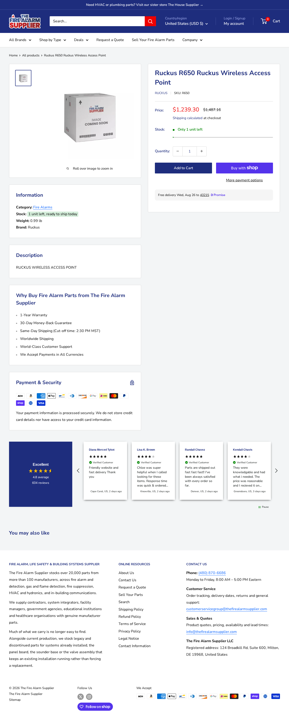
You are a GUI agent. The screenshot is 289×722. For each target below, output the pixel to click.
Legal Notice (129, 638)
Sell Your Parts (131, 594)
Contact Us (127, 580)
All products (31, 55)
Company (190, 39)
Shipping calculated (188, 118)
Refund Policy (130, 616)
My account (234, 23)
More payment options (244, 180)
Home (13, 55)
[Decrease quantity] (177, 151)
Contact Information (135, 646)
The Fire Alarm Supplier (25, 694)
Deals (79, 39)
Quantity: (162, 150)
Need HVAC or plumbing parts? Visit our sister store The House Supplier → (144, 4)
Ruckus (161, 93)
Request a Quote (110, 39)
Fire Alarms (42, 207)
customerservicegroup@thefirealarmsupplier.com (226, 609)
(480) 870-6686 (212, 572)
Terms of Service (132, 623)
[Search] (150, 21)
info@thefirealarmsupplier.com (211, 631)
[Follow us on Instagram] (89, 697)
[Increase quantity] (201, 151)
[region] (177, 470)
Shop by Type (50, 39)
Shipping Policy (131, 609)
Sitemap (15, 700)
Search (124, 602)
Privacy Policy (130, 631)
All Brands (17, 39)
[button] (78, 470)
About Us (126, 572)
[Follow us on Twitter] (80, 697)
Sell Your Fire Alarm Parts (153, 39)
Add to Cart (183, 167)
